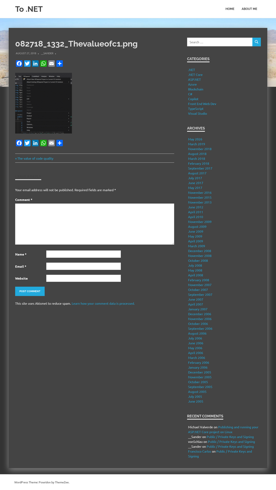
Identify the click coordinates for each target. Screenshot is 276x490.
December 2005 (199, 372)
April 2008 (195, 275)
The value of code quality (35, 158)
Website (21, 278)
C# (190, 94)
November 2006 (200, 319)
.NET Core (195, 74)
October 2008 (198, 260)
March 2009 (196, 246)
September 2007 (200, 294)
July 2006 (195, 338)
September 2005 (200, 387)
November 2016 (200, 192)
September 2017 (200, 168)
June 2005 (195, 401)
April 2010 (195, 217)
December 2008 (199, 251)
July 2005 (195, 396)
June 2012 (195, 207)
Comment (23, 199)
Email (20, 266)
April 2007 (195, 304)
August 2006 (197, 333)
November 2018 (200, 149)
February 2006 (198, 362)
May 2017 (195, 188)
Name (20, 254)
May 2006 (195, 348)
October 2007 (198, 289)
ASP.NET (194, 79)
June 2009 (195, 231)
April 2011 (195, 212)
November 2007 (200, 285)
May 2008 (195, 270)
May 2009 (195, 236)
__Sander (47, 53)
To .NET (29, 9)
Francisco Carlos (199, 451)
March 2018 (196, 158)
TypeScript (195, 108)
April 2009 (195, 241)
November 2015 (200, 197)
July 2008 (195, 265)
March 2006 (196, 357)
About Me (249, 9)
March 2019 (196, 144)
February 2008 (198, 280)
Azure (192, 84)
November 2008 (200, 255)
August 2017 (197, 173)
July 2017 (195, 178)
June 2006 (195, 343)
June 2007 (195, 299)
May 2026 (195, 139)
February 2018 (198, 163)
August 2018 (197, 154)
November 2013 (200, 202)
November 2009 (200, 222)
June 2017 (195, 183)
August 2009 (197, 226)
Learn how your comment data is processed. (103, 303)
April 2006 (195, 353)
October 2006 (198, 323)
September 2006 (200, 328)
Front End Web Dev (202, 104)
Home (229, 9)
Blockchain (195, 89)
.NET (191, 70)
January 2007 (198, 309)
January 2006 (198, 367)
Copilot (193, 99)
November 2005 (200, 377)
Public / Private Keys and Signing (230, 437)
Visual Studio (197, 113)
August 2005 (197, 391)
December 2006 (199, 314)
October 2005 (198, 382)
